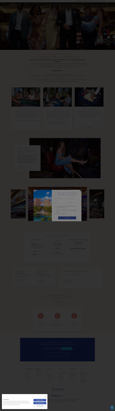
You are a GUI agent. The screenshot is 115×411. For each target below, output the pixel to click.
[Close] (45, 396)
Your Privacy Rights (39, 405)
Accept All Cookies (39, 400)
